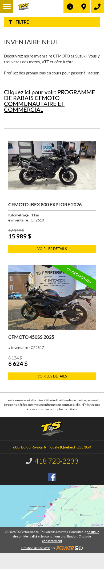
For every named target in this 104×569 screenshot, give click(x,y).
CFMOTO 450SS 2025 (31, 337)
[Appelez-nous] (97, 6)
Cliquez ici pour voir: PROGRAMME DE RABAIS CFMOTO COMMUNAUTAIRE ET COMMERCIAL (49, 101)
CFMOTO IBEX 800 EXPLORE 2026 (45, 204)
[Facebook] (52, 477)
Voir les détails (52, 249)
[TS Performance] (38, 6)
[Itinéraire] (83, 6)
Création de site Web (35, 548)
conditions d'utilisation (61, 536)
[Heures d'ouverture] (70, 6)
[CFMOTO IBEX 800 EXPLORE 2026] (52, 165)
